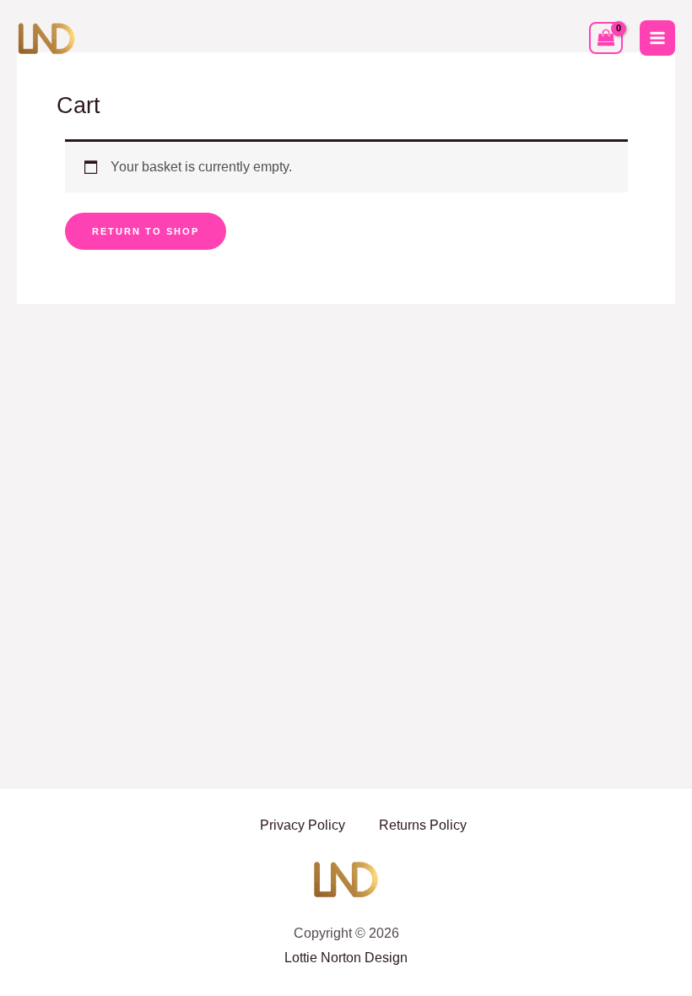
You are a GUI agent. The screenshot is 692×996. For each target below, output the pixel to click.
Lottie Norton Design (346, 957)
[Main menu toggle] (657, 38)
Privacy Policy (302, 825)
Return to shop (145, 231)
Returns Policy (423, 825)
